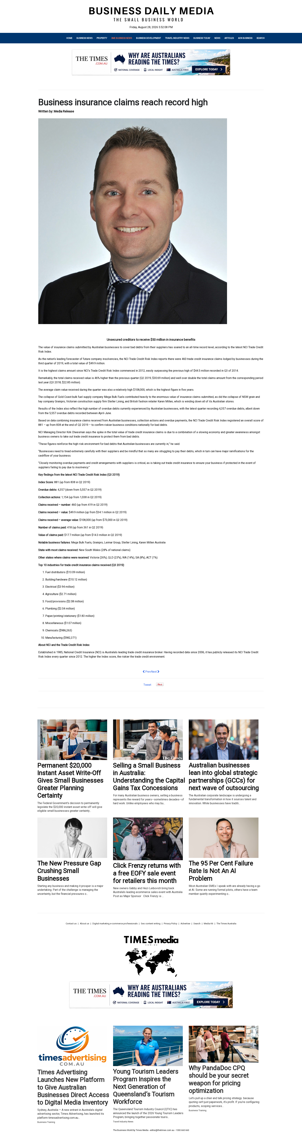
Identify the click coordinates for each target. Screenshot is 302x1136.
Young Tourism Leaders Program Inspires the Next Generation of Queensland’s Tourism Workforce (145, 1086)
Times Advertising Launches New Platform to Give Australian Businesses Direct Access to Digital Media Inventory (73, 1087)
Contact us (71, 923)
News (217, 38)
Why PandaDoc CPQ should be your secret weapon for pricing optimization (219, 1079)
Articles (229, 38)
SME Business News (121, 38)
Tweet (147, 684)
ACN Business (245, 38)
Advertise (185, 923)
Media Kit (208, 923)
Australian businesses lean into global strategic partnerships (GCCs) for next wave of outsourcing (224, 777)
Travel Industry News (177, 38)
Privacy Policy (170, 923)
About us (84, 923)
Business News (84, 38)
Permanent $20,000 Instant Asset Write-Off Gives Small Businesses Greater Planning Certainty (70, 780)
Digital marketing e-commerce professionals (115, 923)
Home (69, 38)
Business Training (46, 1122)
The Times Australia (226, 923)
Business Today (201, 38)
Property (102, 38)
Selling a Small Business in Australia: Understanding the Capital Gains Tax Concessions (149, 777)
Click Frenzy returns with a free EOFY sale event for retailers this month (147, 873)
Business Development (148, 38)
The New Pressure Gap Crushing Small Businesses (69, 871)
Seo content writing (150, 923)
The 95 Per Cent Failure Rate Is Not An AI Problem (221, 871)
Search (261, 38)
